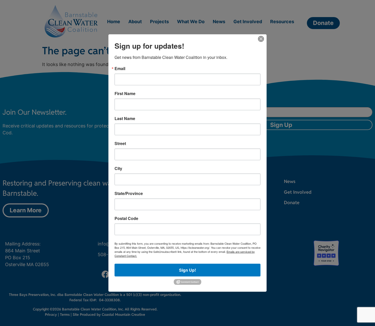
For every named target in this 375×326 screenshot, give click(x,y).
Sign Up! (187, 270)
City (118, 168)
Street (120, 143)
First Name (125, 93)
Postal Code (126, 218)
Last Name (125, 118)
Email (120, 68)
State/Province (129, 193)
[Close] (261, 39)
